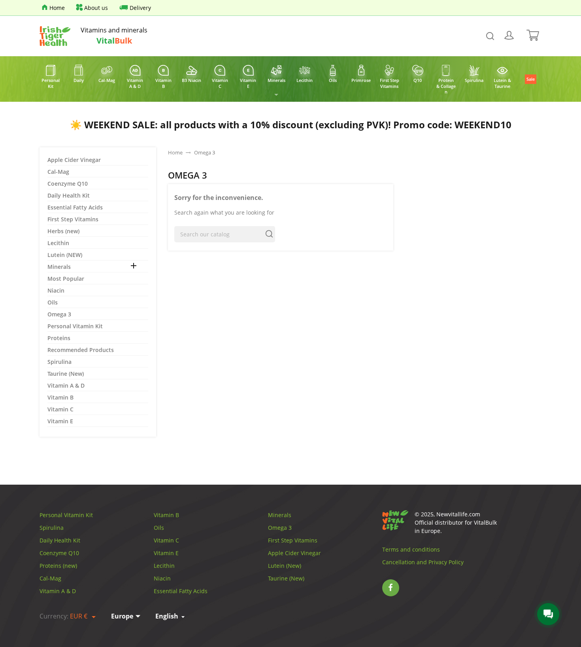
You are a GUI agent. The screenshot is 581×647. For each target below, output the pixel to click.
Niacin (55, 290)
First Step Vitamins (72, 219)
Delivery (140, 7)
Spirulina (59, 361)
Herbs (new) (63, 231)
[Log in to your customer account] (509, 36)
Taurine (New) (65, 373)
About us (96, 7)
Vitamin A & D (66, 385)
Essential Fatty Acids (75, 207)
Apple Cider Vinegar (74, 160)
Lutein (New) (284, 565)
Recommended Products (80, 350)
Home (57, 7)
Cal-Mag (58, 171)
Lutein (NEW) (64, 255)
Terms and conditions (411, 549)
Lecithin (58, 243)
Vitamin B (60, 397)
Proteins (58, 338)
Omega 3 (59, 314)
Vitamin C (60, 409)
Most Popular (65, 278)
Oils (52, 302)
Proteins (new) (58, 565)
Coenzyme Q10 (67, 183)
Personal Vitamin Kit (75, 326)
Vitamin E (60, 421)
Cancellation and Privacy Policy (423, 562)
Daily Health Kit (68, 195)
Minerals (59, 266)
